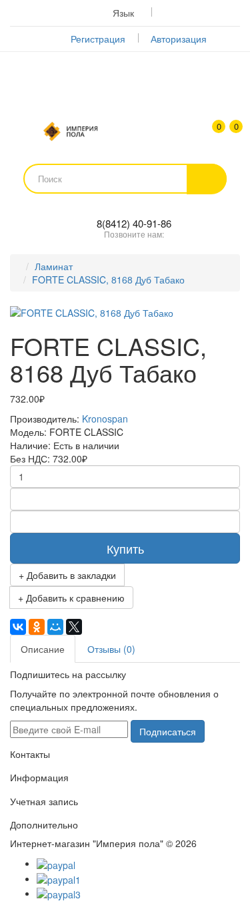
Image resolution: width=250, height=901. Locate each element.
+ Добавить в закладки (67, 575)
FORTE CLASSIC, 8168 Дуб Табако (108, 279)
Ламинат (54, 266)
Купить (125, 548)
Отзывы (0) (111, 648)
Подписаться (167, 731)
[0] (228, 133)
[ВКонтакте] (18, 627)
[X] (74, 627)
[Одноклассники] (37, 627)
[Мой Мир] (55, 627)
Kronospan (105, 418)
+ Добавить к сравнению (71, 597)
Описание (43, 648)
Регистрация (98, 38)
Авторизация (179, 38)
